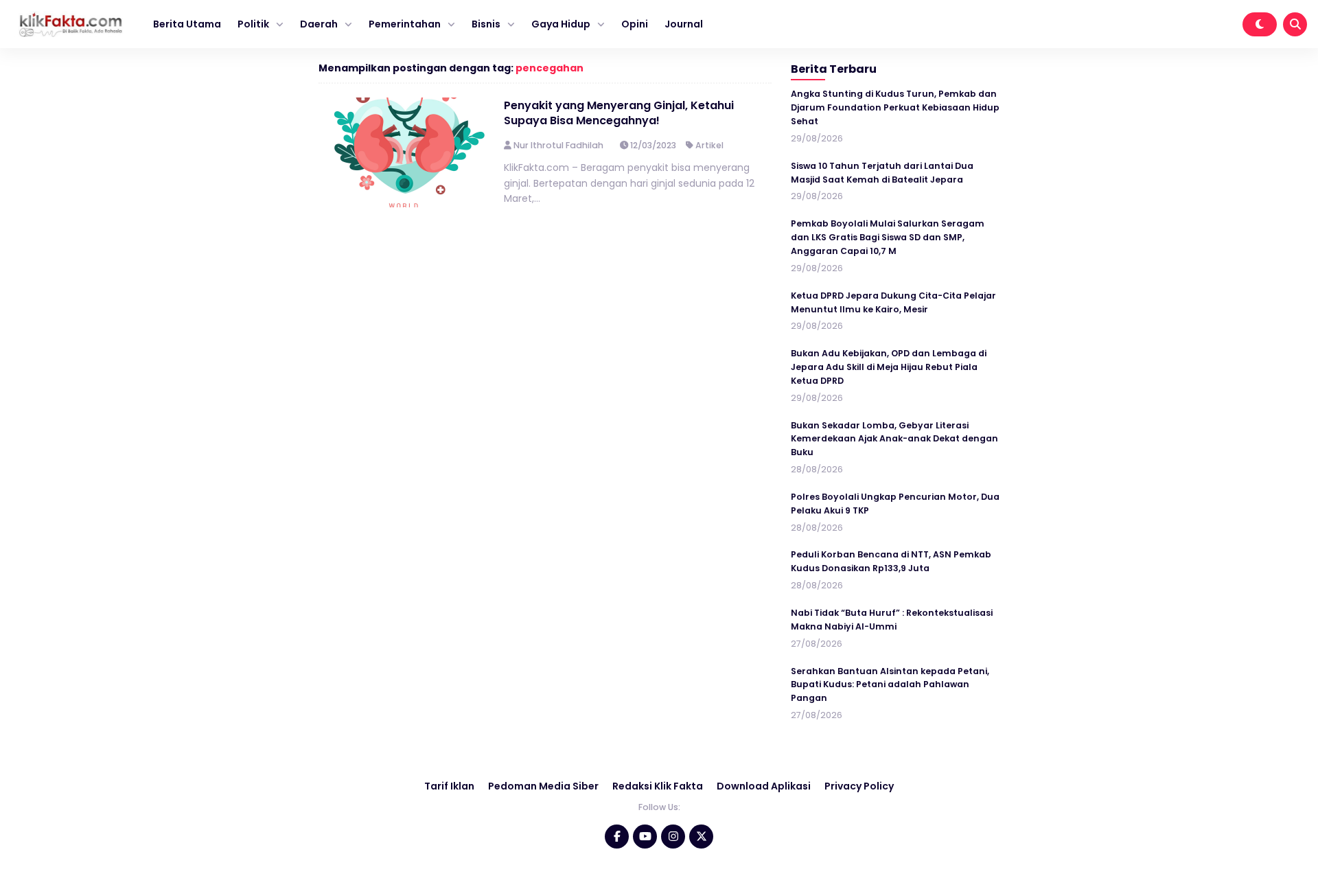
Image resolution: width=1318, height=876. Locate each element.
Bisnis (486, 24)
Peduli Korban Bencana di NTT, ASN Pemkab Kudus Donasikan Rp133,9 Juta (891, 561)
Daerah (319, 24)
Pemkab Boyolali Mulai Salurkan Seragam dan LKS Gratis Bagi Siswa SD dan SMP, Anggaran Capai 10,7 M (887, 237)
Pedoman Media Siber (543, 786)
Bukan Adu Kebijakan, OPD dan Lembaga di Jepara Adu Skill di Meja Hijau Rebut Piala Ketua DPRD (888, 367)
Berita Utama (187, 24)
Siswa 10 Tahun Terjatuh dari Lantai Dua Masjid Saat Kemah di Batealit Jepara (882, 172)
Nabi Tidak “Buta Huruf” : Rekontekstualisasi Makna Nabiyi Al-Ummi (892, 619)
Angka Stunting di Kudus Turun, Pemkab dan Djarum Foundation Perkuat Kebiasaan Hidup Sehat (895, 107)
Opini (634, 24)
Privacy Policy (859, 786)
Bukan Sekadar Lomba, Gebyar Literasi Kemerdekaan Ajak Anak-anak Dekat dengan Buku (894, 439)
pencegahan (549, 68)
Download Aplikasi (764, 786)
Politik (253, 24)
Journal (683, 24)
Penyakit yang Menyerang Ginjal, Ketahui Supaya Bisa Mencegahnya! (619, 112)
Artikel (709, 145)
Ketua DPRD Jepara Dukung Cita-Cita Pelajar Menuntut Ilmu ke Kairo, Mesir (893, 302)
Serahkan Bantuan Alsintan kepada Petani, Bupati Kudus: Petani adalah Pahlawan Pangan (890, 684)
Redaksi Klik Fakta (657, 786)
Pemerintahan (405, 24)
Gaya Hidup (560, 24)
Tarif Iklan (449, 786)
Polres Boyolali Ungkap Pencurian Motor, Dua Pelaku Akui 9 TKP (895, 503)
